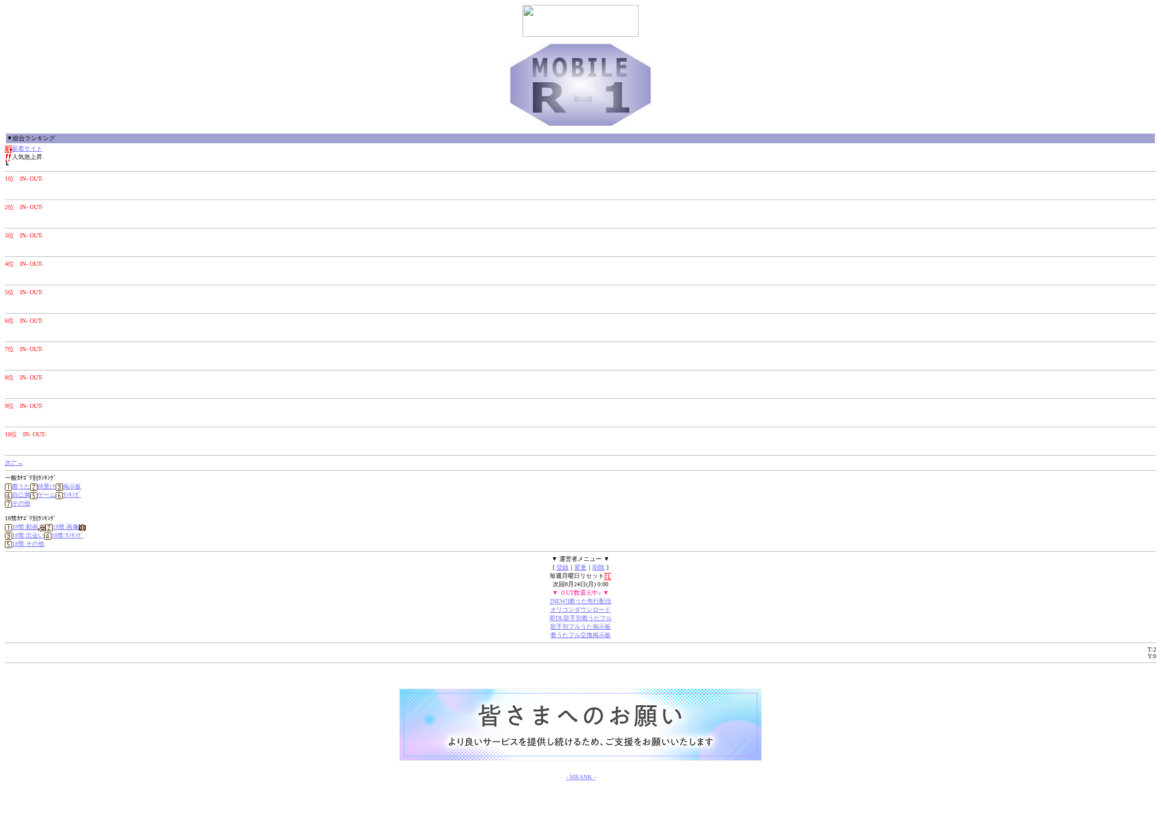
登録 (562, 567)
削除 (599, 567)
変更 (580, 567)
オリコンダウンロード (580, 609)
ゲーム (46, 494)
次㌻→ (14, 462)
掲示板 (72, 486)
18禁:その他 (28, 543)
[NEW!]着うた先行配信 (580, 601)
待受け (46, 486)
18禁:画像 (66, 526)
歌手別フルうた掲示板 (580, 626)
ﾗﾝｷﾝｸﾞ (72, 494)
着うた (21, 486)
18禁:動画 (25, 526)
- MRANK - (581, 777)
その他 (21, 503)
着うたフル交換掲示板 (580, 635)
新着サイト (27, 148)
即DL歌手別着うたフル (581, 618)
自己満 (21, 494)
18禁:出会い (28, 535)
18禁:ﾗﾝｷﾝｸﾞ (67, 535)
